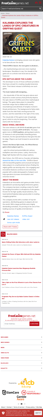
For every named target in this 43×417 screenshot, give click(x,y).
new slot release (13, 219)
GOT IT (38, 413)
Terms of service (18, 407)
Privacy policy (30, 407)
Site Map (39, 407)
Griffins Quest (27, 216)
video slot (26, 219)
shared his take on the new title (14, 160)
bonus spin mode (13, 222)
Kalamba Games (8, 60)
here (30, 415)
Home (3, 13)
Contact (9, 407)
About (3, 407)
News (8, 13)
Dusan (7, 212)
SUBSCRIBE (34, 324)
